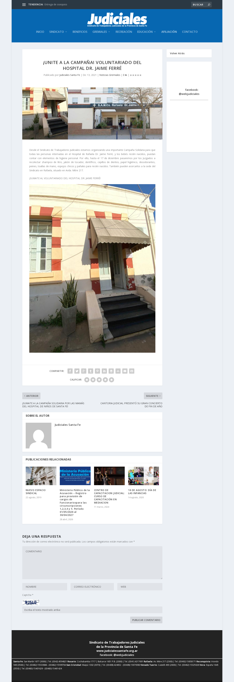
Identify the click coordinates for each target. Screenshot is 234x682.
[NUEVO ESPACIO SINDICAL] (41, 476)
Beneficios (80, 32)
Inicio (40, 32)
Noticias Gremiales (109, 75)
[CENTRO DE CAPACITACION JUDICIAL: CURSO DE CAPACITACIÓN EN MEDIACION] (109, 476)
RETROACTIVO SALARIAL (58, 4)
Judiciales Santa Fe (69, 75)
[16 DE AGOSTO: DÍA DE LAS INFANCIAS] (143, 476)
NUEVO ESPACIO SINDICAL (36, 491)
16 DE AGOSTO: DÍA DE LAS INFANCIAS (142, 491)
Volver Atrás (177, 53)
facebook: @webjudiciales (189, 92)
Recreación (124, 32)
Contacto (190, 32)
